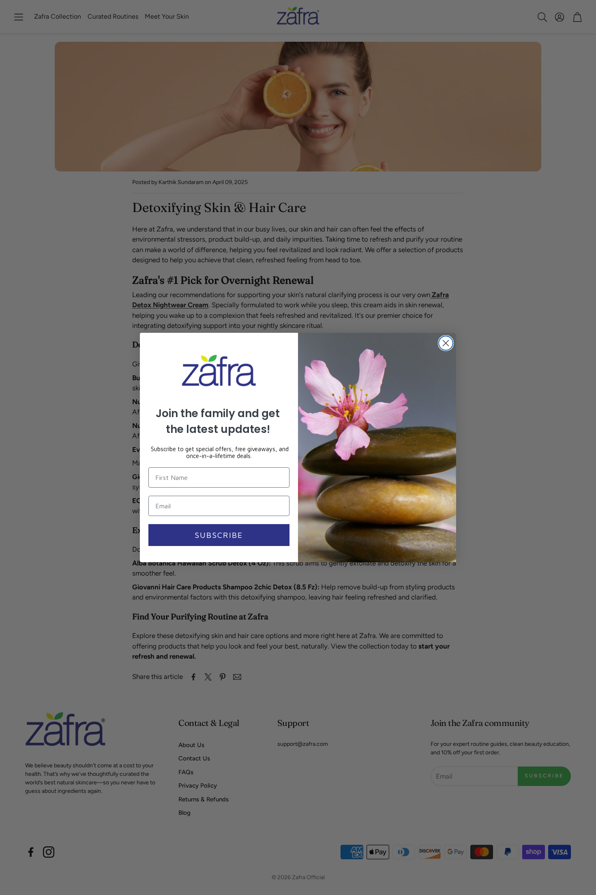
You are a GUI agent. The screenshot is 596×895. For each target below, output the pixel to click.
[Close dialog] (446, 343)
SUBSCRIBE (219, 535)
